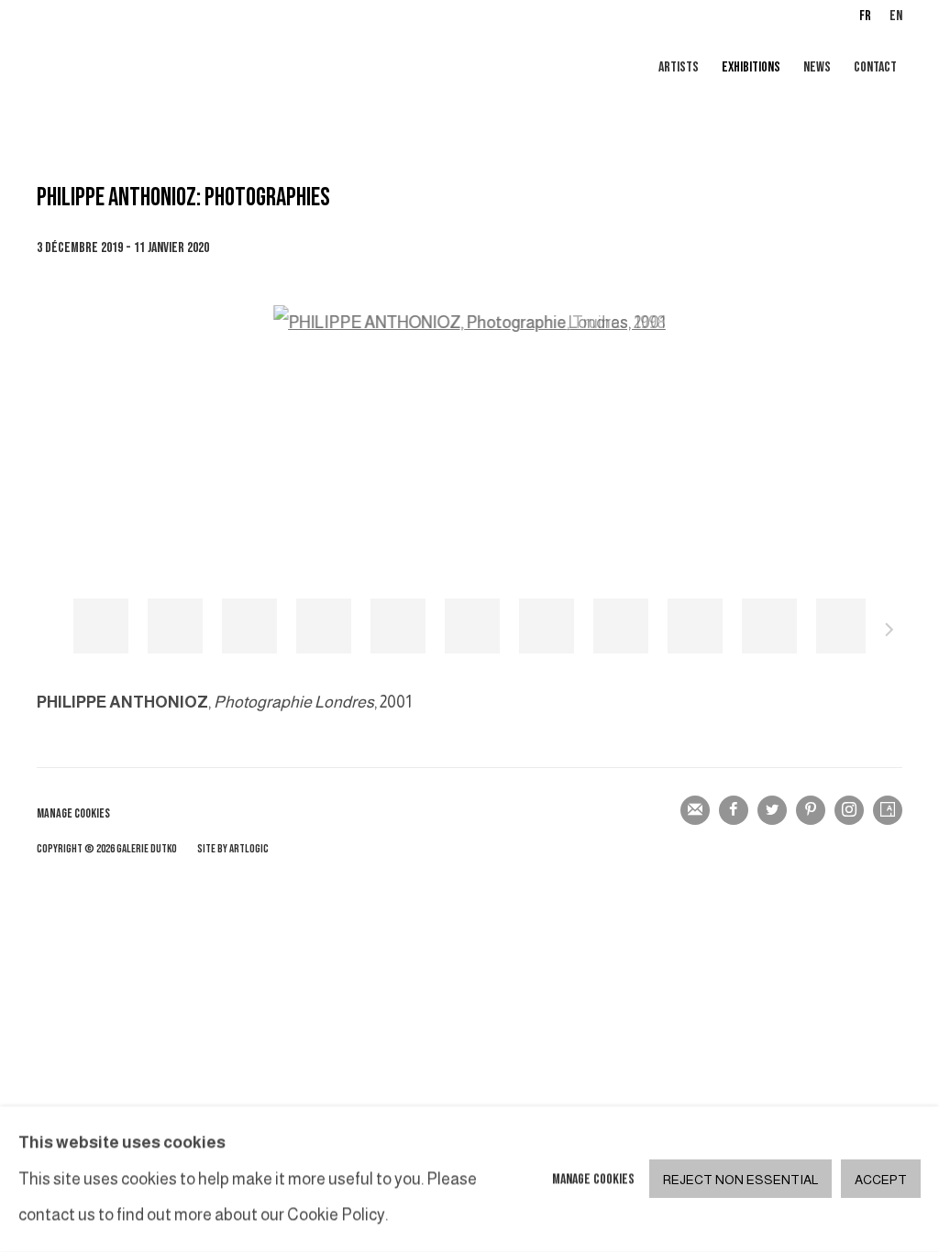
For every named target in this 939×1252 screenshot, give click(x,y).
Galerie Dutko (257, 69)
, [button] (100, 626)
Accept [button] (881, 1180)
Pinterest (810, 810)
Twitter (772, 810)
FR (865, 16)
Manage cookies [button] (73, 813)
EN (895, 16)
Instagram (849, 810)
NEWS (817, 67)
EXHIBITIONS (751, 67)
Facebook (733, 810)
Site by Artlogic (233, 849)
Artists (678, 67)
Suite (889, 632)
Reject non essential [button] (740, 1180)
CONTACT (875, 67)
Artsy (887, 810)
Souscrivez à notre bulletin (695, 810)
